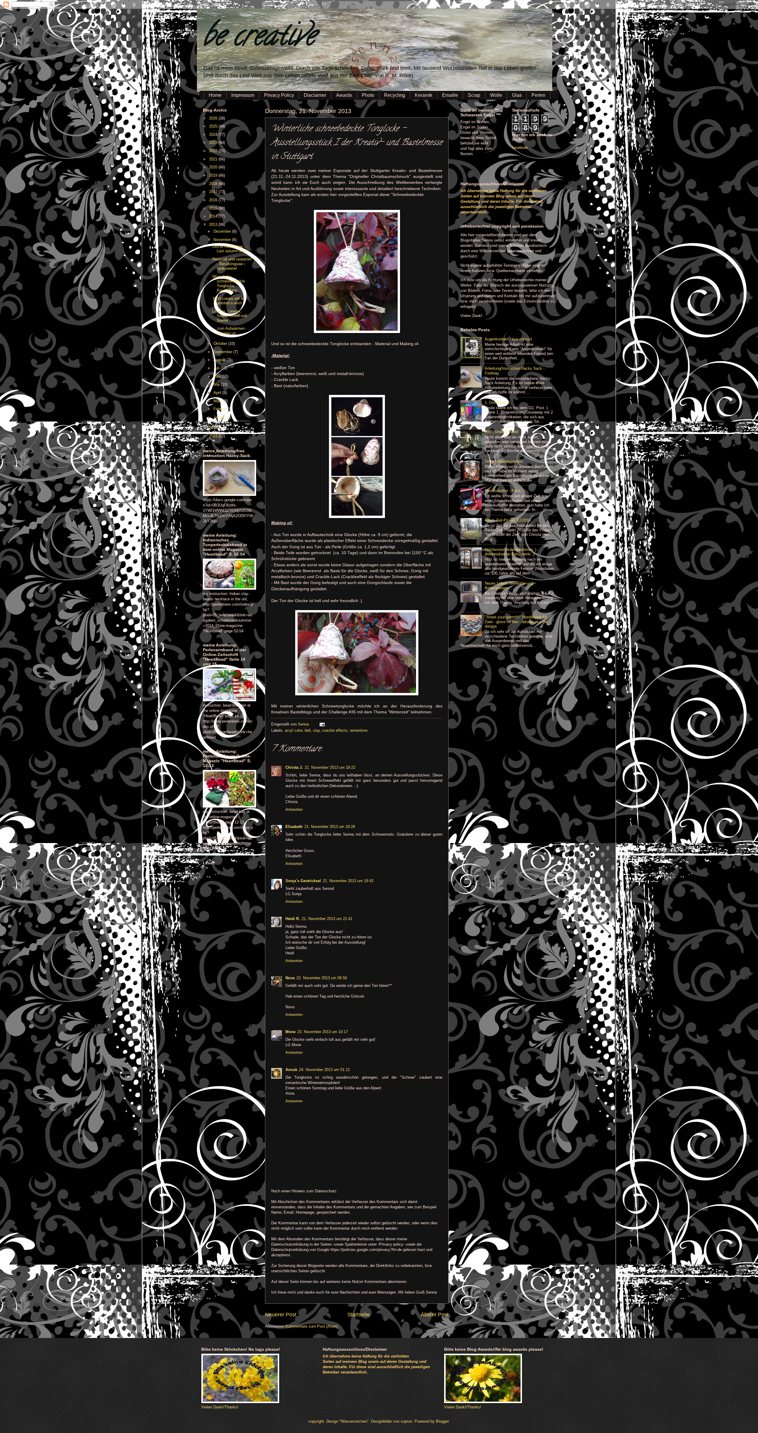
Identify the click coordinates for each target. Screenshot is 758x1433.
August (220, 360)
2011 (214, 436)
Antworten (294, 809)
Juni (217, 376)
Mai (217, 384)
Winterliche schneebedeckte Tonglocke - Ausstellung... (228, 283)
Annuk (291, 1069)
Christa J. (294, 767)
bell (308, 730)
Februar (220, 409)
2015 (214, 208)
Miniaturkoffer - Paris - (504, 490)
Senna (304, 724)
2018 (214, 183)
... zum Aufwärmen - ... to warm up (232, 330)
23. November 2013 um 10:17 (322, 1032)
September (223, 352)
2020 (214, 167)
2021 (214, 159)
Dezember (222, 231)
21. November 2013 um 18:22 (330, 767)
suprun (406, 1421)
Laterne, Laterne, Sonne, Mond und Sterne (229, 316)
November (222, 239)
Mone (290, 1032)
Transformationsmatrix (504, 461)
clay (316, 730)
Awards (344, 95)
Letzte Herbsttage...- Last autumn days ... (232, 248)
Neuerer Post (280, 1315)
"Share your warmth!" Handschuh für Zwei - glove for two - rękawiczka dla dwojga (516, 621)
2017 (214, 191)
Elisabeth (294, 826)
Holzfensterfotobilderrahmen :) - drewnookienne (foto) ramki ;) (512, 551)
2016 (214, 200)
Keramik (423, 95)
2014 (214, 216)
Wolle (496, 95)
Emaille (450, 95)
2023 (214, 142)
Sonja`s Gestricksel (303, 881)
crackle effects (335, 730)
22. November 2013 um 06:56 (321, 978)
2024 (214, 134)
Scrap (474, 95)
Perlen (538, 95)
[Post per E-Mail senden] (321, 724)
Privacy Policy (279, 95)
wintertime (358, 730)
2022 (214, 151)
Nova (290, 978)
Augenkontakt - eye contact (508, 339)
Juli (217, 368)
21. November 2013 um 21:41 (327, 918)
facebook (520, 147)
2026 (214, 118)
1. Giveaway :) (497, 402)
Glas (517, 95)
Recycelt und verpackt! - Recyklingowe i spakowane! (232, 264)
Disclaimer (315, 95)
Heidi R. (292, 918)
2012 (214, 427)
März (218, 401)
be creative (259, 38)
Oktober (220, 343)
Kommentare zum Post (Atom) (311, 1326)
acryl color (293, 730)
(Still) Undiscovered (501, 432)
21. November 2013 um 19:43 (348, 881)
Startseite (358, 1315)
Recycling (394, 95)
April (217, 392)
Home (215, 95)
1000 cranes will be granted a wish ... (229, 300)
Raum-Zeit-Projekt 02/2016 (508, 520)
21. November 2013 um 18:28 (329, 826)
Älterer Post (435, 1315)
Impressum (242, 95)
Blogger (442, 1421)
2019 (214, 175)
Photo (368, 95)
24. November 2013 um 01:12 (324, 1069)
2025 (214, 126)
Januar (219, 417)
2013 (214, 224)
